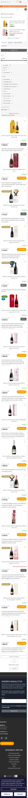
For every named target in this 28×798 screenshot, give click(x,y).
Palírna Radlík (7, 98)
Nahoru (15, 668)
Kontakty (14, 764)
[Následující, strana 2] (14, 661)
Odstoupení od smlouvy (14, 768)
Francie (6, 110)
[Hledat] (17, 9)
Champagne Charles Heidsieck (11, 84)
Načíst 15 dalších (14, 656)
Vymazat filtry (13, 113)
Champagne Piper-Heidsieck (11, 86)
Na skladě (6, 65)
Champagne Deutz (8, 82)
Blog (14, 766)
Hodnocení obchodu (14, 762)
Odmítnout (7, 794)
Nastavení (13, 789)
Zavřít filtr (14, 50)
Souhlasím (20, 794)
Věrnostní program (14, 757)
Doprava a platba (14, 760)
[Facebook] (1, 738)
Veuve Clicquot (7, 103)
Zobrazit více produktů (13, 38)
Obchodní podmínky (14, 753)
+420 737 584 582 (4, 734)
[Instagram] (6, 738)
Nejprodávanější (18, 42)
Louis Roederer (8, 93)
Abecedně (4, 46)
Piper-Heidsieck (8, 101)
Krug (5, 91)
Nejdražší (10, 42)
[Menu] (25, 9)
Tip (5, 70)
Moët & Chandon (8, 96)
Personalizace (7, 72)
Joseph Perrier (7, 89)
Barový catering (7, 743)
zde (21, 785)
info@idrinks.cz (3, 731)
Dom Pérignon (7, 79)
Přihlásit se (14, 711)
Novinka (6, 68)
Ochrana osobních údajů (14, 755)
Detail (23, 144)
